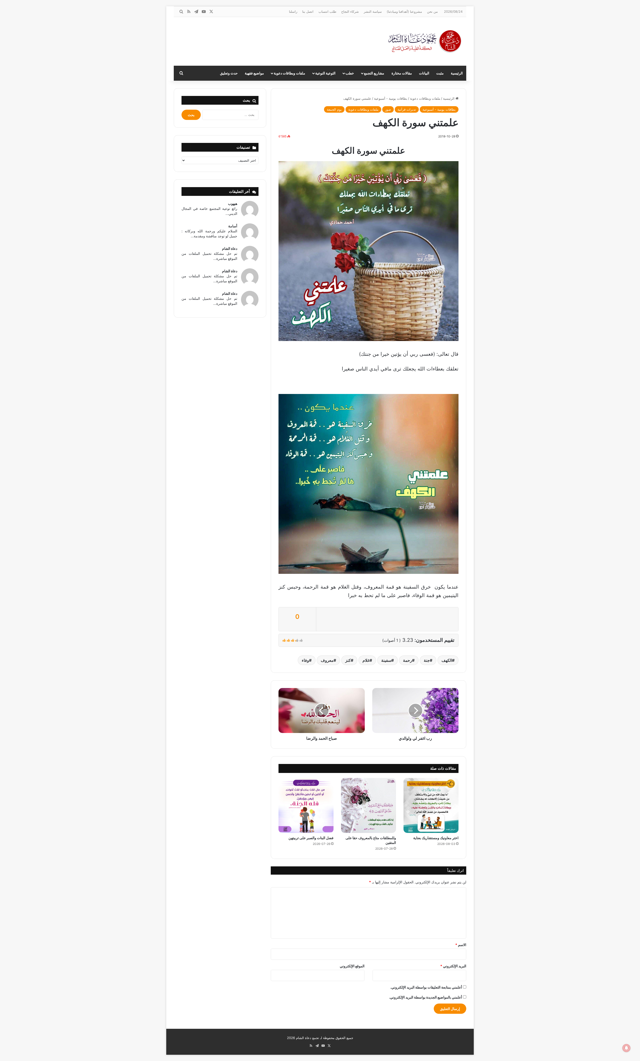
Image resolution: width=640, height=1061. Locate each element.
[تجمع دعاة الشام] (425, 41)
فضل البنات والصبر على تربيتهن (311, 838)
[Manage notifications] (626, 1048)
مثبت (440, 73)
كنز (348, 660)
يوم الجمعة (334, 109)
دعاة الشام (229, 248)
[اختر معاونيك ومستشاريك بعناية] (431, 805)
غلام (366, 660)
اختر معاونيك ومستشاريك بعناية (435, 838)
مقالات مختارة (402, 73)
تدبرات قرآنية (407, 109)
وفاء (305, 660)
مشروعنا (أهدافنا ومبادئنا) (404, 11)
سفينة (386, 660)
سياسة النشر (373, 11)
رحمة (407, 660)
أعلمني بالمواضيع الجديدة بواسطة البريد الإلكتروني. (425, 997)
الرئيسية (457, 73)
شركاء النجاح (350, 11)
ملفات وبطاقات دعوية (289, 73)
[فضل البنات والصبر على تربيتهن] (306, 805)
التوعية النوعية (325, 73)
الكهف (447, 660)
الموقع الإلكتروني (352, 966)
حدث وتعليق (229, 73)
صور (388, 109)
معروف (327, 660)
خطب (350, 73)
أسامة (232, 226)
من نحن (432, 11)
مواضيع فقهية (254, 73)
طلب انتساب (327, 11)
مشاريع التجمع (374, 73)
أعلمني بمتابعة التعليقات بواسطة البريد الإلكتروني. (426, 987)
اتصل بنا (308, 11)
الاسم (460, 945)
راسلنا (293, 11)
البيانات (424, 73)
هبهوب (232, 203)
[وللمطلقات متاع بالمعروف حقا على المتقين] (368, 805)
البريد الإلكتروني (453, 966)
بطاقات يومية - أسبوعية (390, 98)
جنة (427, 660)
